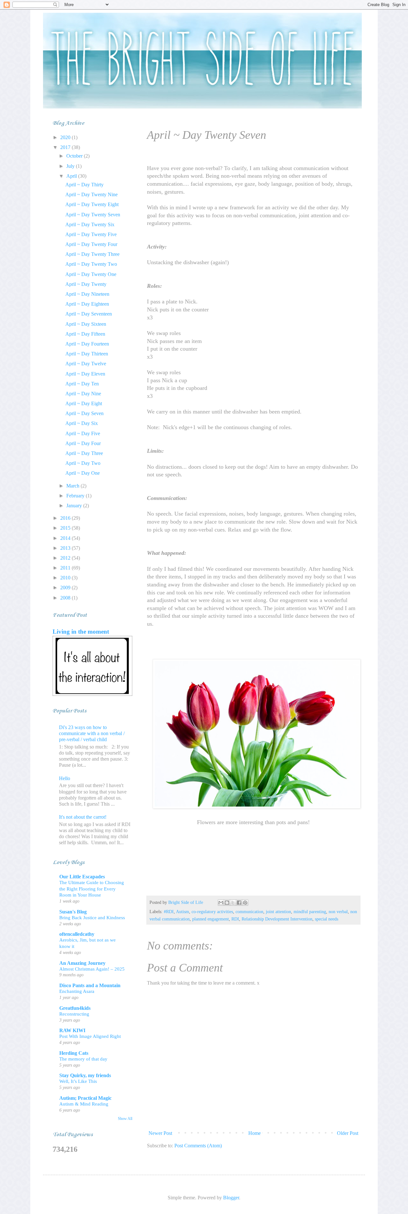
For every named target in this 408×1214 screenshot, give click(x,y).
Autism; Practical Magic (85, 1098)
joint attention (278, 911)
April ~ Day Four (83, 443)
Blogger (231, 1197)
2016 (66, 518)
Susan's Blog (73, 911)
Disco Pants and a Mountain (89, 985)
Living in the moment (81, 631)
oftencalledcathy (76, 934)
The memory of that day (83, 1058)
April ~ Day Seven (84, 413)
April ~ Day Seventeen (88, 314)
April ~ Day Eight (83, 403)
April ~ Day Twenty (85, 284)
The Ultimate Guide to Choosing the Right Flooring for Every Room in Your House (91, 889)
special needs (326, 918)
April (72, 176)
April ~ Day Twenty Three (92, 254)
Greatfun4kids (75, 1008)
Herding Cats (73, 1053)
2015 (66, 528)
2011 (66, 567)
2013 (66, 548)
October (75, 156)
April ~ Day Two (82, 463)
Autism (182, 911)
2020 (66, 137)
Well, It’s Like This (78, 1081)
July (71, 166)
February (76, 495)
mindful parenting (310, 911)
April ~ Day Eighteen (87, 304)
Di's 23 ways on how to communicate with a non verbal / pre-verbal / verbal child (92, 733)
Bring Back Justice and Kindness (92, 917)
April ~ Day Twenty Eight (92, 204)
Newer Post (160, 1133)
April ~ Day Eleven (85, 373)
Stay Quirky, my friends (85, 1075)
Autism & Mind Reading (83, 1103)
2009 (66, 587)
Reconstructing (74, 1014)
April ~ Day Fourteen (87, 343)
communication (249, 911)
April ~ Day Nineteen (87, 294)
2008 (66, 597)
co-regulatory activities (212, 911)
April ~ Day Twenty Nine (91, 194)
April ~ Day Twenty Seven (92, 214)
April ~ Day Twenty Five (91, 234)
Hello (64, 778)
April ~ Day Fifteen (85, 334)
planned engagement (210, 918)
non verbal (338, 911)
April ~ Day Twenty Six (89, 224)
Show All (125, 1118)
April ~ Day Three (84, 453)
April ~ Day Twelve (85, 363)
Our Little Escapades (82, 876)
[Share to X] (233, 902)
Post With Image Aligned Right (90, 1036)
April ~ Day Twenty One (90, 274)
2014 (66, 538)
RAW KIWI (72, 1030)
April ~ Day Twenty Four (91, 244)
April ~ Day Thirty (84, 184)
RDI (235, 918)
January (74, 505)
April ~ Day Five (82, 433)
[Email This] (221, 902)
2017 (66, 147)
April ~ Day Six (81, 423)
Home (254, 1133)
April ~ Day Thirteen (86, 353)
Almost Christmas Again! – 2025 (92, 969)
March (73, 485)
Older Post (347, 1133)
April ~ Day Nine (83, 393)
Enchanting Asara (76, 991)
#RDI (169, 911)
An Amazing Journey (82, 963)
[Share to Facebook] (239, 902)
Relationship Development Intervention (277, 918)
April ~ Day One (82, 473)
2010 (66, 577)
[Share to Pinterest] (245, 902)
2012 (66, 558)
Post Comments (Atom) (198, 1145)
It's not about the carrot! (82, 817)
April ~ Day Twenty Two (91, 264)
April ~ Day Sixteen (85, 324)
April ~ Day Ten (82, 383)
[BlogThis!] (227, 902)
